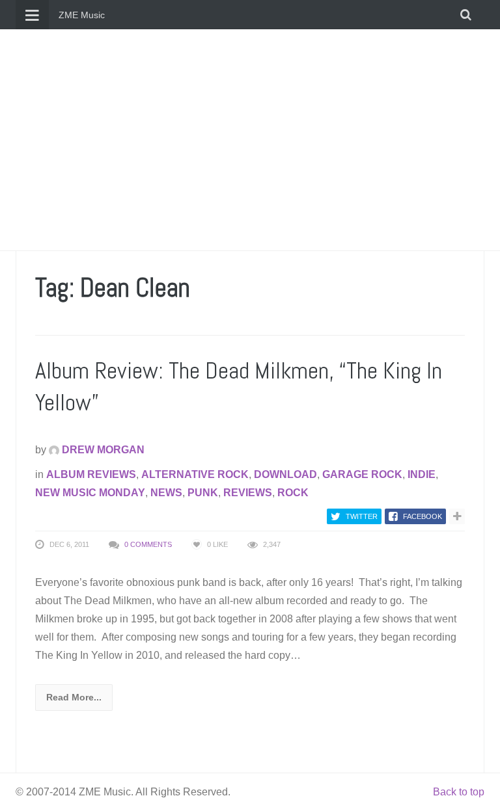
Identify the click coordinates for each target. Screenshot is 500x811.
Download (285, 474)
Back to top (458, 791)
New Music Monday (90, 492)
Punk (203, 492)
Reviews (247, 492)
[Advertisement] (250, 140)
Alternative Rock (195, 474)
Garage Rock (362, 474)
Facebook (422, 516)
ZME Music (82, 15)
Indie (422, 474)
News (166, 492)
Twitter (362, 516)
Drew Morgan (102, 449)
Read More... (74, 697)
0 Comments (148, 544)
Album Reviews (91, 474)
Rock (293, 492)
